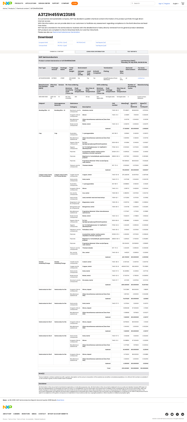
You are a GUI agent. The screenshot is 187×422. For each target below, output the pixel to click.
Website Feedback (40, 419)
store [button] (74, 3)
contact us (141, 78)
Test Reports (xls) (101, 42)
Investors (26, 414)
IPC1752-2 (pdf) (62, 45)
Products (12, 8)
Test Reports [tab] (132, 51)
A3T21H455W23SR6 (37, 8)
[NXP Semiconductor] (7, 3)
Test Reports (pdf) (101, 45)
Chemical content (22, 8)
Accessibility (30, 419)
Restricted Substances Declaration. (66, 32)
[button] (175, 4)
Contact (42, 414)
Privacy (5, 419)
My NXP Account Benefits (58, 414)
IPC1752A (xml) (81, 42)
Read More (60, 400)
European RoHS (43, 42)
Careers (16, 414)
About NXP (7, 414)
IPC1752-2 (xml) (62, 42)
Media (34, 414)
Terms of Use (12, 419)
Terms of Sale (21, 419)
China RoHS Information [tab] (95, 51)
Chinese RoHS (43, 45)
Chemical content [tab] (57, 51)
